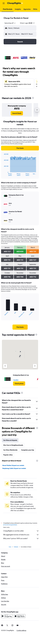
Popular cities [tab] (8, 455)
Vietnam (16, 547)
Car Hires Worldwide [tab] (10, 450)
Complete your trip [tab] (27, 450)
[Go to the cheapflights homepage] (15, 3)
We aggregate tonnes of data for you (16, 535)
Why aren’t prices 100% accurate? (15, 538)
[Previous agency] (5, 366)
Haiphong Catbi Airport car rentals (14, 468)
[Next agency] (35, 366)
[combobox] (10, 23)
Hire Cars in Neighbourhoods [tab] (13, 445)
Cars (10, 547)
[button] (3, 3)
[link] (17, 113)
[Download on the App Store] (19, 616)
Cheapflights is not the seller (13, 531)
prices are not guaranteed (10, 524)
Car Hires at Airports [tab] (10, 440)
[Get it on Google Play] (7, 616)
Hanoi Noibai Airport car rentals (13, 465)
